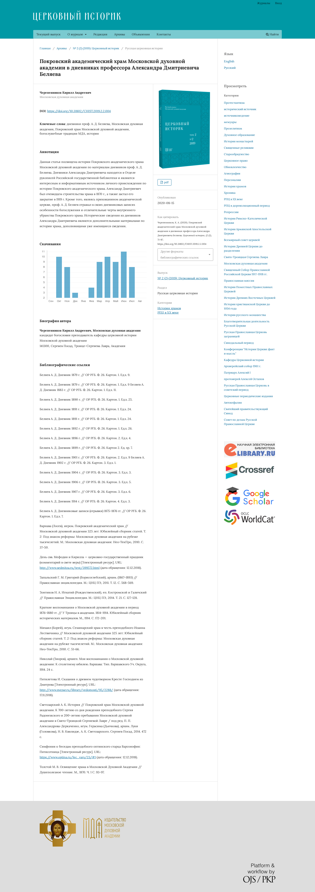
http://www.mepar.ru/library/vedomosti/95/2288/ (76, 690)
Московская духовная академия (245, 263)
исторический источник (240, 109)
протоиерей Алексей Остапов (244, 379)
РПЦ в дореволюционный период (247, 205)
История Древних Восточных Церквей (249, 298)
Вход (278, 3)
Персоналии (232, 180)
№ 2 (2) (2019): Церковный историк (96, 48)
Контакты (164, 34)
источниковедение (236, 115)
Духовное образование (239, 135)
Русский (230, 68)
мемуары (230, 122)
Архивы (119, 34)
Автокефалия (233, 402)
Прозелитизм (233, 128)
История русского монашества (245, 315)
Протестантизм (234, 103)
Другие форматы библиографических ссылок (179, 254)
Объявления (141, 34)
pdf (166, 182)
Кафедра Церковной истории (244, 360)
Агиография (232, 173)
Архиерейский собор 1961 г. (242, 366)
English (229, 61)
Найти (274, 34)
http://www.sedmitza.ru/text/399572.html (70, 568)
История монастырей (238, 141)
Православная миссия (239, 280)
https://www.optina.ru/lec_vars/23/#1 (68, 757)
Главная (45, 48)
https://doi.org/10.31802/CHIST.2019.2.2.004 (79, 111)
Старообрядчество (236, 154)
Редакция (100, 34)
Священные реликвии (239, 148)
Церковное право (236, 160)
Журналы (263, 3)
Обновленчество (235, 167)
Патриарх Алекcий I (237, 372)
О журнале (76, 34)
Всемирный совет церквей (242, 240)
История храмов (169, 308)
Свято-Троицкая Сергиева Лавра (246, 257)
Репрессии (231, 212)
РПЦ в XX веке (168, 312)
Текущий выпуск (48, 34)
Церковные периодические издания (248, 396)
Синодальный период (239, 343)
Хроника (230, 193)
